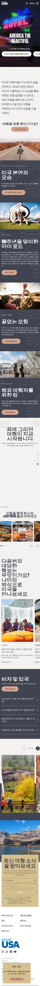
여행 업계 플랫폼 (25, 915)
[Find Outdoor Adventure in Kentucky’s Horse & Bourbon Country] (17, 620)
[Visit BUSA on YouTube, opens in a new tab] (15, 951)
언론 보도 (23, 920)
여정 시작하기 (9, 273)
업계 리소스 (5, 931)
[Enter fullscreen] (37, 464)
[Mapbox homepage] (5, 507)
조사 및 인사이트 (7, 926)
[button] (24, 748)
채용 (2, 920)
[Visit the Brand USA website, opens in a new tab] (10, 943)
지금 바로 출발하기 (11, 341)
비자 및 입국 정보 (20, 129)
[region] (20, 481)
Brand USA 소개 (7, 915)
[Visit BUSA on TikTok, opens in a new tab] (7, 951)
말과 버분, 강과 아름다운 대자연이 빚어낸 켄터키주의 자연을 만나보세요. (17, 656)
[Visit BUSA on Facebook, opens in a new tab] (11, 951)
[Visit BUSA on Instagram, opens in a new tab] (2, 951)
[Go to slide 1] (1, 545)
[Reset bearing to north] (37, 460)
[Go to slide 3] (5, 545)
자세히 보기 (5, 662)
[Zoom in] (37, 455)
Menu (32, 3)
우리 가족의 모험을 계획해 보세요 (17, 54)
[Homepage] (4, 4)
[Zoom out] (37, 457)
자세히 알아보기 (17, 979)
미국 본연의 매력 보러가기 (13, 192)
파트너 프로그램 (25, 926)
